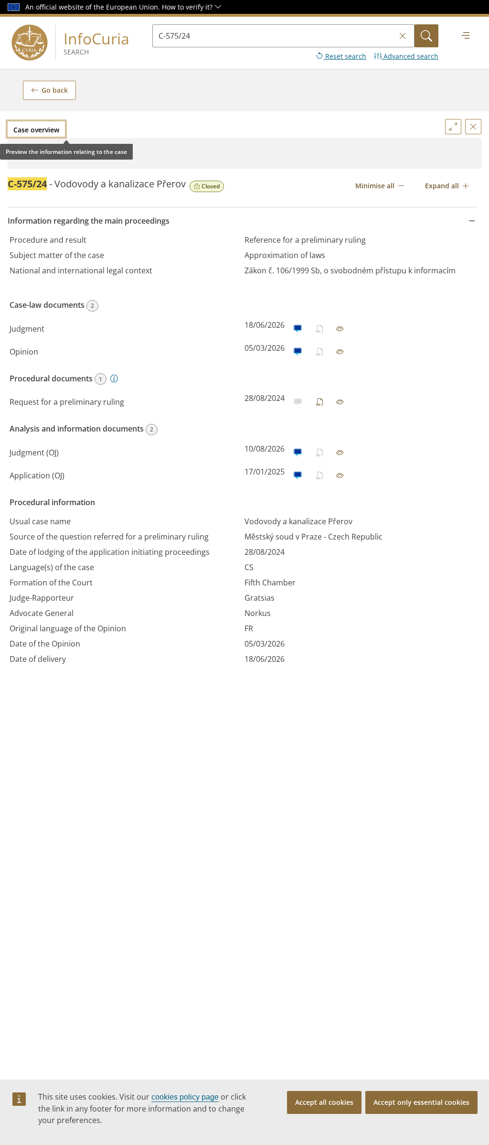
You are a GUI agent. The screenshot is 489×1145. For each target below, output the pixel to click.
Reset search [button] (344, 56)
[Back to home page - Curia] (29, 42)
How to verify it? (188, 6)
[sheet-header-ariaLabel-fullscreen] (453, 126)
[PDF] (320, 401)
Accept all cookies (324, 1102)
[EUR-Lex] (297, 328)
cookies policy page (185, 1097)
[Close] (473, 126)
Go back (55, 90)
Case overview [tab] (36, 129)
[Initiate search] (426, 35)
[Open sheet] (340, 328)
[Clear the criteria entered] (402, 36)
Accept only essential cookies (421, 1102)
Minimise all (374, 185)
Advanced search (410, 56)
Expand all (442, 185)
